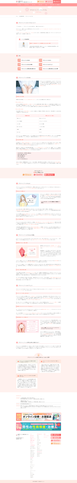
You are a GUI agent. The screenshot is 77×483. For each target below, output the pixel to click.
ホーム (31, 434)
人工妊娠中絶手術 (26, 4)
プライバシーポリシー (46, 435)
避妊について (38, 447)
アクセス (31, 443)
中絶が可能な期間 (32, 446)
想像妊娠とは (38, 454)
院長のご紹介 (32, 437)
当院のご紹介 (52, 4)
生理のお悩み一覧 (39, 434)
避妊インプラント (32, 466)
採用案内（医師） (32, 440)
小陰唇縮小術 (31, 477)
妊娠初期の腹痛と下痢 (39, 453)
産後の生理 (38, 448)
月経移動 (38, 444)
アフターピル (31, 460)
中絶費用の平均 (32, 451)
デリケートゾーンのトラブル (33, 471)
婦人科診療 (19, 4)
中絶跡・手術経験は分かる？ (33, 448)
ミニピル (31, 463)
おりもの (38, 441)
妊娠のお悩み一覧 (39, 451)
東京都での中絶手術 (32, 453)
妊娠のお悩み (40, 4)
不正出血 (38, 438)
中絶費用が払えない (32, 450)
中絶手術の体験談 (32, 454)
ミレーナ (31, 469)
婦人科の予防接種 (32, 474)
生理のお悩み (34, 4)
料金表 (46, 4)
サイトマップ (45, 437)
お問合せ (58, 4)
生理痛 (37, 435)
